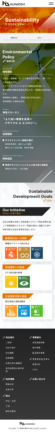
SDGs (39, 38)
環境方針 (14, 38)
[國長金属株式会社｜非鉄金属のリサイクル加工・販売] (14, 3)
